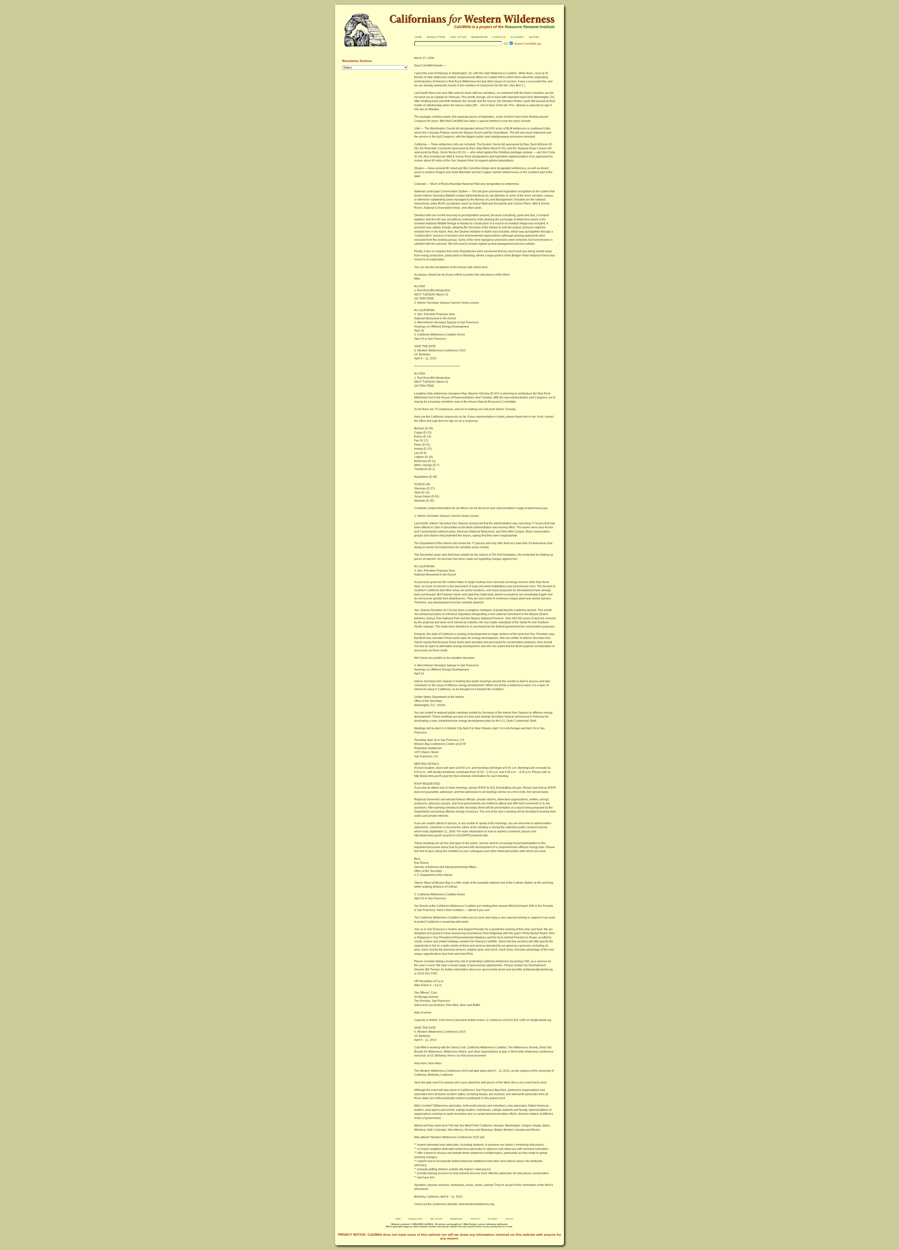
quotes (534, 37)
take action (458, 37)
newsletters (436, 37)
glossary (517, 37)
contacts (498, 37)
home (418, 37)
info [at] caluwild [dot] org (471, 1226)
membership (479, 37)
